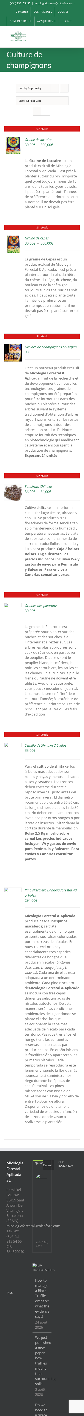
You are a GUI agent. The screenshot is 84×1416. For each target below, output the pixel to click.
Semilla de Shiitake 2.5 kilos (45, 745)
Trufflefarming (44, 1270)
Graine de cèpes (37, 238)
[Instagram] (7, 1275)
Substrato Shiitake (38, 486)
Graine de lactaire (38, 139)
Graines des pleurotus (41, 605)
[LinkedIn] (13, 1275)
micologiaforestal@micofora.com (54, 3)
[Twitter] (13, 1267)
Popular (38, 1163)
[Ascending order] (64, 88)
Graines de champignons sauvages (51, 347)
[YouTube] (19, 1267)
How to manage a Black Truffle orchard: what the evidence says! (42, 1298)
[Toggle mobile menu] (76, 32)
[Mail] (19, 1275)
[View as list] (45, 111)
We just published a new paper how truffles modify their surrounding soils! (42, 1360)
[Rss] (7, 1267)
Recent (47, 1165)
